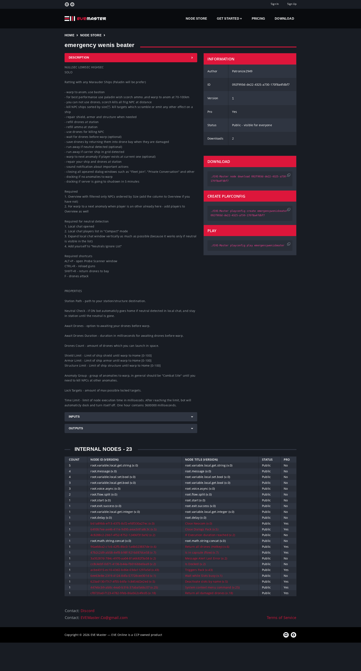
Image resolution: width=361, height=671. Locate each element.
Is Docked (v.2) (195, 564)
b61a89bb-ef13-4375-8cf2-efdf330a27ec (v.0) (122, 523)
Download (284, 18)
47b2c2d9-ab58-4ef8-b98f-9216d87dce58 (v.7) (123, 552)
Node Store (196, 18)
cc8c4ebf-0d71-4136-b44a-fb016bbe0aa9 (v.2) (123, 564)
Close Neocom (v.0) (198, 523)
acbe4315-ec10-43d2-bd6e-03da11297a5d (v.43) (124, 570)
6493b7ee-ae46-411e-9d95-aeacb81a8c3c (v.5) (123, 529)
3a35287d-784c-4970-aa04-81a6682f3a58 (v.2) (123, 558)
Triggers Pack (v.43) (199, 570)
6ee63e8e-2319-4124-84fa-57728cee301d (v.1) (123, 576)
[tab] (131, 57)
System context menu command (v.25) (212, 587)
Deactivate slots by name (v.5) (206, 581)
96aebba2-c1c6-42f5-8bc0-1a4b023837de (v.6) (123, 547)
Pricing (258, 18)
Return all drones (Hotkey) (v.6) (207, 547)
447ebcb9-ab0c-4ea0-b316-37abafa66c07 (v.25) (124, 587)
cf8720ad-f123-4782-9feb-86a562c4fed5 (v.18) (123, 593)
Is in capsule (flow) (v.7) (202, 552)
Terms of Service (281, 617)
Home (69, 35)
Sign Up (291, 3)
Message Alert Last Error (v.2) (206, 558)
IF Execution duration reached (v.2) (210, 535)
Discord (87, 610)
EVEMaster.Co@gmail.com (104, 617)
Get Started (228, 18)
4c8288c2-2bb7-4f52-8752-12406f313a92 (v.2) (122, 535)
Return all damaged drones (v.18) (209, 593)
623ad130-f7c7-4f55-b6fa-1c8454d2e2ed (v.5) (122, 581)
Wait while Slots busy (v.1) (203, 576)
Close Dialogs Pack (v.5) (201, 529)
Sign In (275, 3)
